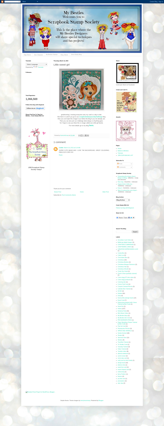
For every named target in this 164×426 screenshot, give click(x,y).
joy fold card (121, 378)
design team (121, 363)
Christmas (121, 260)
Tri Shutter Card (122, 344)
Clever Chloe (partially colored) (127, 273)
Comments (122, 167)
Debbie (120, 293)
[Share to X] (84, 135)
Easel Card (121, 300)
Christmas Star (122, 266)
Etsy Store (64, 55)
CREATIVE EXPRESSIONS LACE (128, 249)
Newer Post (57, 192)
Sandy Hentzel (122, 333)
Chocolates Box (122, 257)
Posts (120, 164)
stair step (120, 383)
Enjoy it (120, 188)
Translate (40, 67)
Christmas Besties (123, 262)
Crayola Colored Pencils (125, 286)
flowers (120, 376)
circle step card (122, 358)
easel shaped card (123, 369)
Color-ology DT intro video (126, 277)
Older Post (105, 192)
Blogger (101, 400)
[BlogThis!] (81, 135)
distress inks (121, 365)
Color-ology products (124, 279)
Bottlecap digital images (125, 242)
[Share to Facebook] (86, 135)
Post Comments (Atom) (69, 195)
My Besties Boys (123, 315)
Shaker (120, 335)
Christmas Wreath (123, 269)
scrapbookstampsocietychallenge (91, 117)
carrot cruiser (122, 356)
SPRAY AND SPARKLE (125, 331)
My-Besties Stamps (52, 54)
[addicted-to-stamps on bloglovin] (35, 109)
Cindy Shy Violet (123, 271)
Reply (60, 155)
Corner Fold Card (123, 284)
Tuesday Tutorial (123, 347)
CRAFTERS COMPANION (125, 244)
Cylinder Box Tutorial (124, 289)
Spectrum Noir (122, 337)
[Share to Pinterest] (88, 135)
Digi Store (27, 55)
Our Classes (38, 55)
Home (82, 192)
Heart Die (121, 306)
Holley (120, 308)
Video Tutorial (122, 349)
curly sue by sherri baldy (125, 360)
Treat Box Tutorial (123, 342)
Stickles (120, 340)
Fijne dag (120, 182)
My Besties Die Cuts (124, 318)
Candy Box (121, 253)
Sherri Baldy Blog (76, 54)
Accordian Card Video (124, 240)
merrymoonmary (85, 400)
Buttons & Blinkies (123, 151)
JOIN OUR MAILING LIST (125, 155)
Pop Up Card (122, 326)
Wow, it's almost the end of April (127, 190)
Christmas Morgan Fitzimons (126, 264)
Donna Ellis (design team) (125, 298)
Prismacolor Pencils (124, 328)
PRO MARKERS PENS (125, 320)
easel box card (122, 367)
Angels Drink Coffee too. (125, 184)
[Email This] (79, 135)
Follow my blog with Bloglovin (125, 208)
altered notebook (123, 353)
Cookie (61, 147)
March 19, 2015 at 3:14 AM (72, 147)
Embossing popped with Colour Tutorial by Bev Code (127, 303)
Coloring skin (122, 282)
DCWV (120, 291)
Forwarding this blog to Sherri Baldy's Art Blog (127, 177)
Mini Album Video (123, 313)
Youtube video (122, 351)
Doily (119, 295)
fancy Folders (122, 374)
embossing (121, 372)
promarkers (121, 381)
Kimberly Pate (122, 311)
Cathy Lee (121, 255)
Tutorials (120, 153)
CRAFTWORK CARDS (124, 247)
